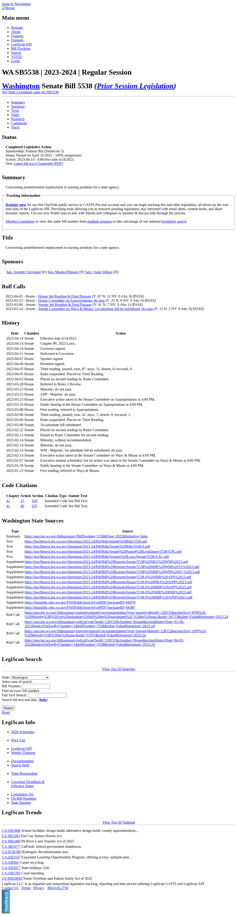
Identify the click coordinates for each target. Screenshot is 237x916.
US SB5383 (11, 836)
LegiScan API (21, 44)
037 (34, 506)
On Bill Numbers (23, 798)
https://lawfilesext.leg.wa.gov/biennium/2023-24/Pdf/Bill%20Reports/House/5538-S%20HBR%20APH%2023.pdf (108, 597)
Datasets (17, 40)
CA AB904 (10, 862)
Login (15, 61)
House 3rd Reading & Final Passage (64, 296)
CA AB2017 (11, 868)
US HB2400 (11, 841)
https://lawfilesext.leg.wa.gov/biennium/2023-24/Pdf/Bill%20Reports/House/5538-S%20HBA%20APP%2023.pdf (108, 582)
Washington (21, 86)
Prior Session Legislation (135, 86)
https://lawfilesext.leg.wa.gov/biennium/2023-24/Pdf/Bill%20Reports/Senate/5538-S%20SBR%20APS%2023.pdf (108, 577)
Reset (6, 712)
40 (22, 506)
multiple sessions (99, 221)
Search (16, 53)
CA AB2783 (11, 873)
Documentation (22, 761)
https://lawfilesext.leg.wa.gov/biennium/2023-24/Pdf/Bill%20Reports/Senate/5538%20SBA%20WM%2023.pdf (106, 562)
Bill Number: (12, 686)
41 (8, 501)
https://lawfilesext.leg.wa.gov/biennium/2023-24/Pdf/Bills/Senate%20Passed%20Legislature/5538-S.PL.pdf (103, 551)
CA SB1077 (11, 846)
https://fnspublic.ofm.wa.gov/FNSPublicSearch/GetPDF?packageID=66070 (80, 602)
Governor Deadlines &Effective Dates (27, 784)
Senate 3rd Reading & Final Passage (65, 305)
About (15, 32)
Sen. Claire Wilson (98, 272)
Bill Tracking (20, 48)
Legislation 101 (22, 794)
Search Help (20, 765)
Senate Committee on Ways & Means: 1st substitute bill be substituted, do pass (95, 309)
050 (34, 501)
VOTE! (16, 57)
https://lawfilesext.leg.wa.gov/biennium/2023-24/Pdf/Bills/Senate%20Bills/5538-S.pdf (87, 546)
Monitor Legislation (20, 221)
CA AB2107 (11, 857)
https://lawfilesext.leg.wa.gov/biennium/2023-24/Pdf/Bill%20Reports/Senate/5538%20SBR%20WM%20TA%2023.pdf (112, 567)
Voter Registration (24, 773)
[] (43, 700)
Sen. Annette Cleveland (23, 272)
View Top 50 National (118, 822)
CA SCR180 (11, 852)
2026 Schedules (22, 732)
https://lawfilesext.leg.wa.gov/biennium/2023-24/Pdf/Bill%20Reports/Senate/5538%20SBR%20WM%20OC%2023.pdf (112, 572)
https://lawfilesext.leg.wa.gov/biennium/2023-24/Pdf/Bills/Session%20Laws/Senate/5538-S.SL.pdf (97, 557)
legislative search (174, 221)
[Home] (8, 8)
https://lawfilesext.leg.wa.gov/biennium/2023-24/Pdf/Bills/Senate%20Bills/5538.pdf (86, 541)
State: (6, 677)
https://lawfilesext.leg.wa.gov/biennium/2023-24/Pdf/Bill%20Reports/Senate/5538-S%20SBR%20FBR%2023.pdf (108, 592)
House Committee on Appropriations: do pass (71, 300)
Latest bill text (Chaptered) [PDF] (38, 164)
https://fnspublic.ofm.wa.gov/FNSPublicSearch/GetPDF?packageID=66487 (80, 607)
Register (17, 28)
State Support (21, 803)
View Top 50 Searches (118, 669)
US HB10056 (12, 878)
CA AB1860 (11, 831)
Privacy (38, 888)
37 (22, 501)
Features (17, 36)
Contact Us (10, 888)
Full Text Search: (15, 695)
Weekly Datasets (23, 753)
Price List (18, 740)
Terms (25, 888)
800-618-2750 (57, 888)
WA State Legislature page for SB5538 (30, 92)
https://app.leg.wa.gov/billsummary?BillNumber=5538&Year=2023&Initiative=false (86, 536)
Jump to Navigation (16, 4)
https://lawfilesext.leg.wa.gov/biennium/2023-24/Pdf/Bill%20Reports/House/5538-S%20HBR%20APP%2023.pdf (108, 587)
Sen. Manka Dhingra (63, 272)
